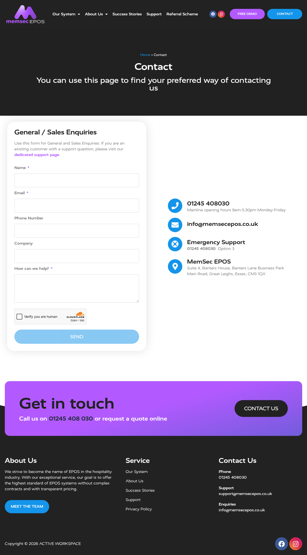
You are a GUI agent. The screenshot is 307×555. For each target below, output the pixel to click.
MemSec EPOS (209, 261)
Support (154, 14)
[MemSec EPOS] (175, 266)
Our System (64, 14)
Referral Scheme (182, 14)
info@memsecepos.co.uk (222, 224)
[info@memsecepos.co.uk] (175, 225)
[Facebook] (213, 14)
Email (20, 193)
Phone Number (28, 218)
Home (145, 55)
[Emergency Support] (175, 244)
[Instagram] (221, 14)
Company (23, 243)
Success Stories (127, 14)
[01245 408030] (175, 206)
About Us (94, 14)
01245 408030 (208, 203)
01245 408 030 (71, 418)
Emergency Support (216, 242)
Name (20, 168)
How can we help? (32, 269)
